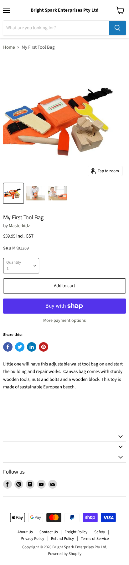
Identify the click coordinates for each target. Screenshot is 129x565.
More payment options (64, 320)
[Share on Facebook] (8, 347)
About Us (25, 532)
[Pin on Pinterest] (43, 347)
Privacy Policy (32, 538)
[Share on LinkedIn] (31, 347)
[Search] (117, 28)
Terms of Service (95, 538)
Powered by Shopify (64, 554)
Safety (99, 532)
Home (9, 47)
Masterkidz (19, 225)
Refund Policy (62, 538)
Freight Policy (75, 532)
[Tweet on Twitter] (19, 347)
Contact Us (48, 532)
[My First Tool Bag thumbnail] (13, 193)
